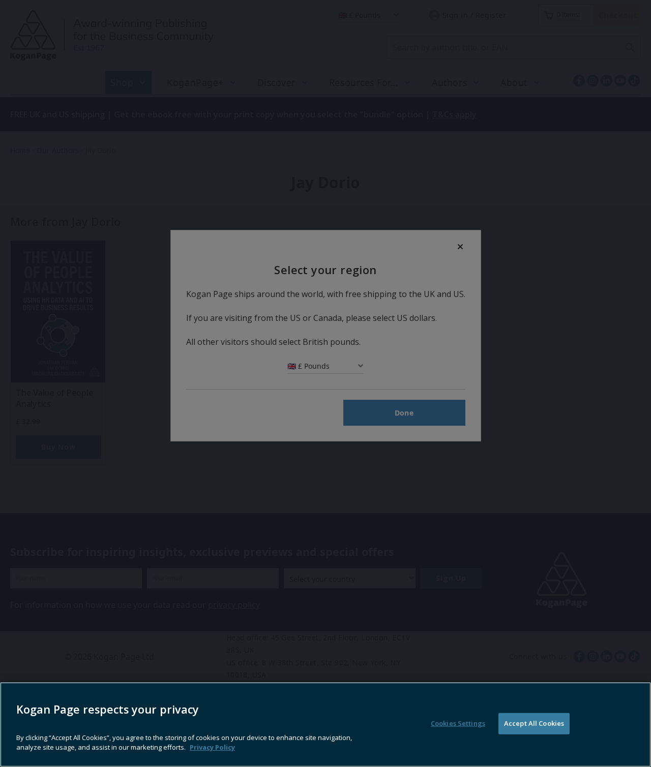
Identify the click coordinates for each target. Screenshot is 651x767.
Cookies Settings (458, 723)
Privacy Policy (212, 746)
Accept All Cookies (534, 723)
